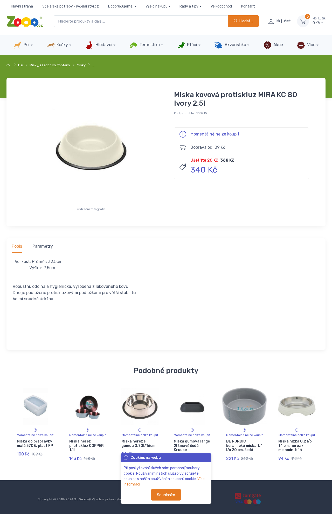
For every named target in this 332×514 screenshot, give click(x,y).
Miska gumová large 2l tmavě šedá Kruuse (192, 445)
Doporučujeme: (120, 6)
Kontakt (248, 6)
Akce (277, 44)
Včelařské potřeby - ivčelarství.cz (70, 6)
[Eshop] (8, 65)
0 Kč (319, 21)
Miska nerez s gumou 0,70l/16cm (138, 443)
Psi (26, 44)
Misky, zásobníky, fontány (50, 65)
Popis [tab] (17, 246)
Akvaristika (235, 44)
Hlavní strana (22, 6)
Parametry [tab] (42, 246)
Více (310, 44)
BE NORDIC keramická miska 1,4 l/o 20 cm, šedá (244, 445)
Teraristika (149, 44)
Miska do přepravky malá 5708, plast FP (35, 443)
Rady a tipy (188, 6)
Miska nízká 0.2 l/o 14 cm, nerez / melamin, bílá (295, 445)
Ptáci (191, 44)
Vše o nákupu (157, 6)
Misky (81, 65)
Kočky (62, 44)
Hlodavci (103, 44)
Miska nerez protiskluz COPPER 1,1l (86, 445)
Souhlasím (166, 494)
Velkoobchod (221, 6)
